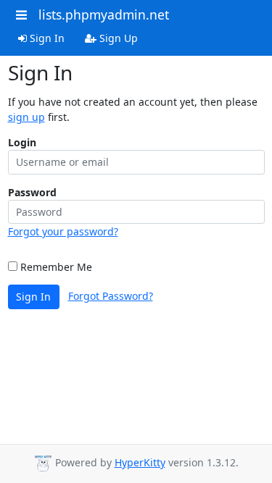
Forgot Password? (110, 296)
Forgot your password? (63, 231)
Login (22, 142)
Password (32, 192)
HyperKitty (140, 462)
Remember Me (54, 267)
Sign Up (117, 38)
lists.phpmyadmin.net (103, 14)
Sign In (46, 38)
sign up (26, 117)
